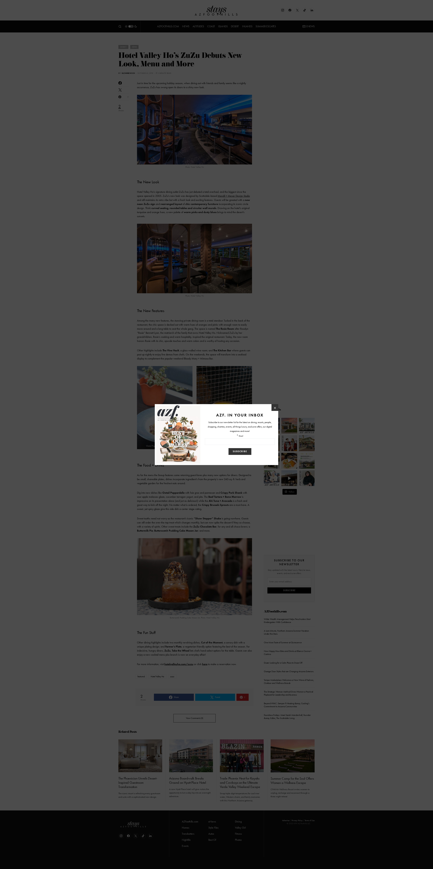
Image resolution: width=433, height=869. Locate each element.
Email (241, 436)
